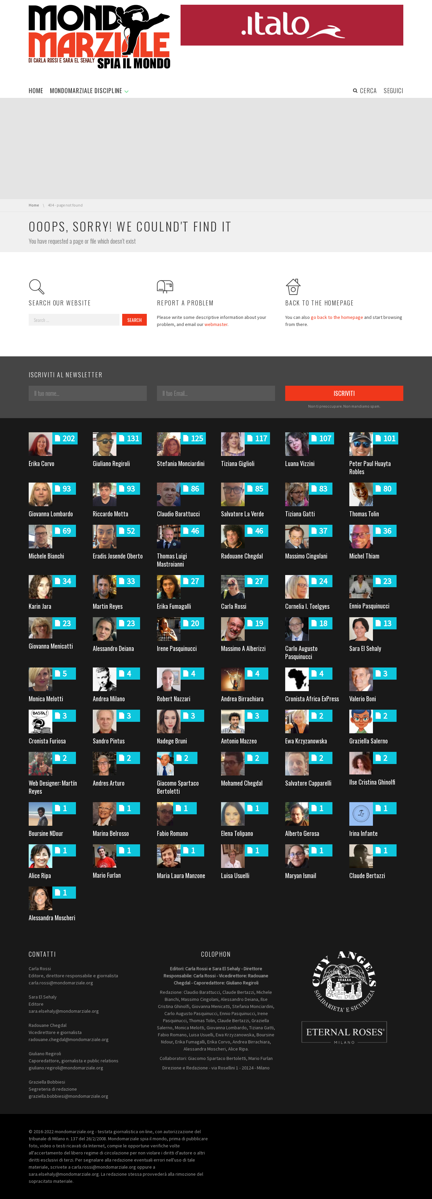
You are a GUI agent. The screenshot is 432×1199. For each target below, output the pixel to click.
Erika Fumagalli (174, 606)
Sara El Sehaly (365, 648)
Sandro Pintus (109, 740)
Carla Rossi (233, 606)
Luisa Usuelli (235, 875)
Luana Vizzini (300, 463)
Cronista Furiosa (47, 740)
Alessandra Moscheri (52, 917)
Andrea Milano (109, 698)
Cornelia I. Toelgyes (307, 606)
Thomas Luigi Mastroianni (172, 559)
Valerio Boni (362, 698)
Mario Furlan (107, 875)
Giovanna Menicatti (51, 646)
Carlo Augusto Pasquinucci (301, 652)
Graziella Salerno (368, 740)
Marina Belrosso (111, 833)
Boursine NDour (46, 833)
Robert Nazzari (173, 698)
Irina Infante (363, 833)
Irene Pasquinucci (177, 648)
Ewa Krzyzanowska (306, 740)
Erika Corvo (41, 463)
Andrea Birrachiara (242, 698)
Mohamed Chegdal (242, 783)
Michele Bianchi (46, 555)
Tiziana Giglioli (237, 463)
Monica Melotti (46, 698)
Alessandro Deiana (113, 648)
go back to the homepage (337, 317)
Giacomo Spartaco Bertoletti (178, 787)
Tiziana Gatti (300, 513)
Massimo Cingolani (306, 555)
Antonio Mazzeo (239, 740)
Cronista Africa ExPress (312, 698)
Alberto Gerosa (302, 833)
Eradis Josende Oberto (118, 555)
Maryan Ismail (300, 875)
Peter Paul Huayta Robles (370, 467)
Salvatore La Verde (242, 513)
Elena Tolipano (237, 833)
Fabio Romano (172, 833)
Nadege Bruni (172, 740)
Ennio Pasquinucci (369, 605)
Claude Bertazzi (367, 875)
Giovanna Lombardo (51, 513)
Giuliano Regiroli (111, 463)
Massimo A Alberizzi (243, 648)
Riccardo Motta (110, 513)
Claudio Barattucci (178, 513)
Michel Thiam (364, 555)
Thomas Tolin (364, 513)
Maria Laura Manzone (181, 875)
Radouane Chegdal (242, 555)
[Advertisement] (216, 148)
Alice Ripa (40, 875)
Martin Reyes (108, 606)
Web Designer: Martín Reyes (53, 787)
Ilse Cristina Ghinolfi (372, 782)
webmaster (216, 324)
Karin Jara (40, 606)
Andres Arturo (109, 783)
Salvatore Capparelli (308, 783)
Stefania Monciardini (181, 463)
